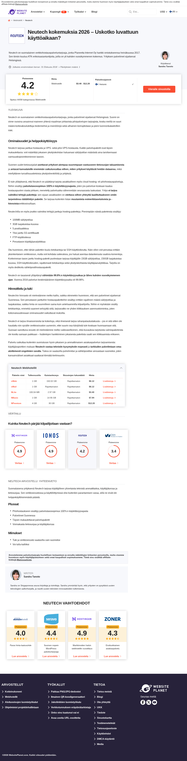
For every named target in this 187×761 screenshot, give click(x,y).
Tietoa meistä (104, 691)
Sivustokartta (104, 718)
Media (100, 744)
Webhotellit (11, 697)
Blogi (100, 697)
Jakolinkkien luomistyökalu (66, 702)
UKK (99, 707)
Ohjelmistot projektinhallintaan (22, 707)
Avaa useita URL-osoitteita (65, 718)
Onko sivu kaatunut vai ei (65, 712)
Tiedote (101, 712)
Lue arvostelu (19, 656)
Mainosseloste (21, 4)
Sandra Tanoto (166, 66)
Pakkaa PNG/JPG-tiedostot (66, 691)
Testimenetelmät (106, 723)
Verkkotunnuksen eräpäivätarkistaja (71, 707)
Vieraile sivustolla (159, 89)
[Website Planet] (9, 20)
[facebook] (142, 702)
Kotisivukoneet (13, 691)
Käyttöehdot (104, 733)
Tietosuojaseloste (107, 728)
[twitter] (148, 702)
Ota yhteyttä (103, 702)
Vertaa (18, 463)
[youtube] (154, 702)
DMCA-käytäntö (106, 739)
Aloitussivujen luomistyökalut (21, 702)
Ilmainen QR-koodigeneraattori (68, 697)
